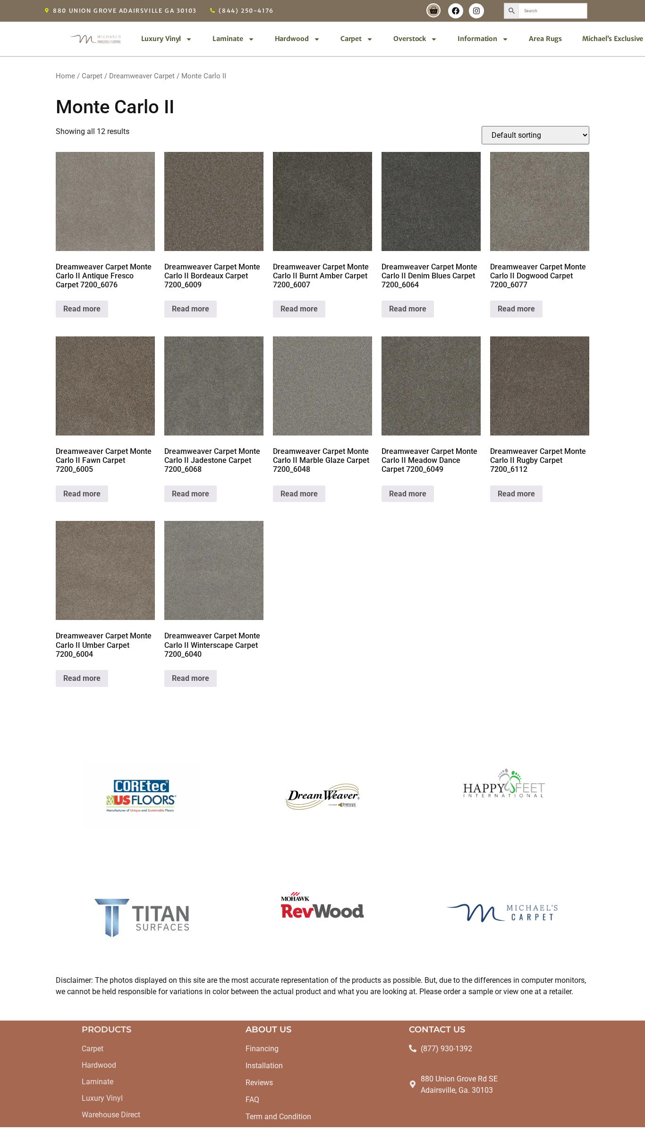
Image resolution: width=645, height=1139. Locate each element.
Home (65, 76)
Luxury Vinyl (161, 38)
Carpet (351, 38)
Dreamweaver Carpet (142, 76)
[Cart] (433, 10)
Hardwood (292, 38)
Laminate (227, 38)
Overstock (409, 38)
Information (477, 38)
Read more (82, 308)
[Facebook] (455, 10)
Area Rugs (545, 38)
